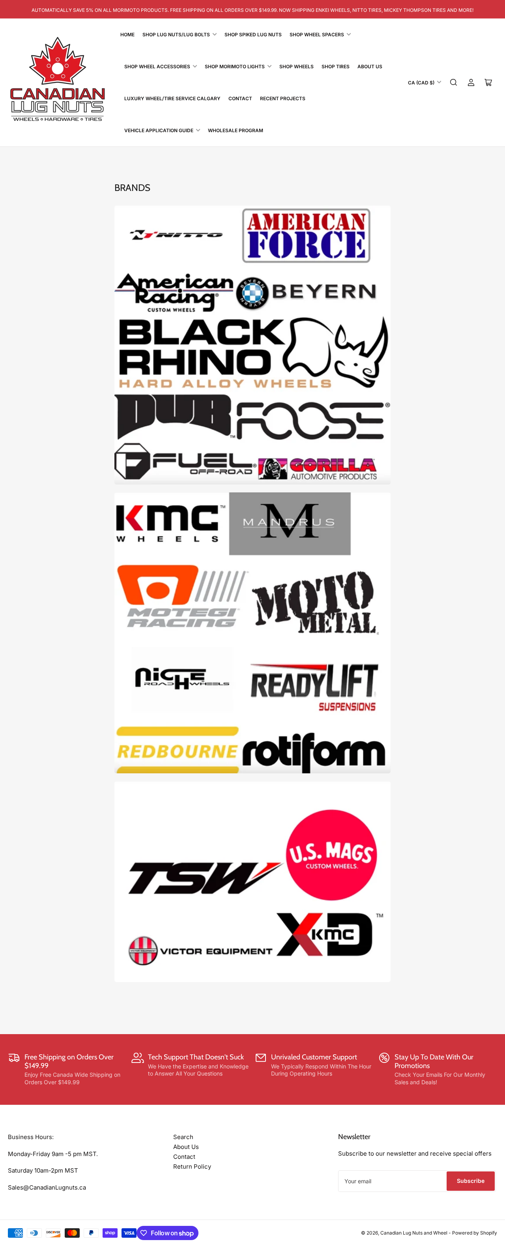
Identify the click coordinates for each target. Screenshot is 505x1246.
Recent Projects (282, 98)
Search (183, 1137)
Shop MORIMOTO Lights (235, 66)
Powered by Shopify (474, 1233)
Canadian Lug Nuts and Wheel (414, 1233)
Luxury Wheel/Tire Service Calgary (172, 98)
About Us (369, 66)
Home (127, 34)
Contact (240, 98)
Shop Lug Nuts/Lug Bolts (176, 34)
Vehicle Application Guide (158, 130)
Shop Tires (336, 66)
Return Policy (192, 1166)
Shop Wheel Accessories (157, 66)
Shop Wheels (296, 66)
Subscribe (470, 1180)
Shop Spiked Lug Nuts (253, 34)
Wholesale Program (235, 130)
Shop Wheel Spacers (317, 34)
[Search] (453, 82)
